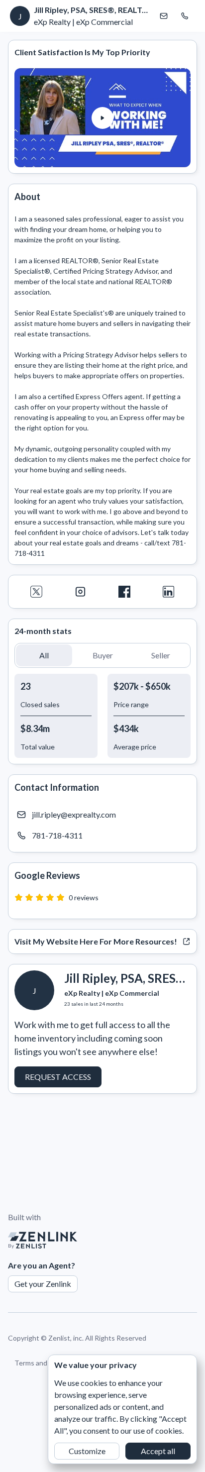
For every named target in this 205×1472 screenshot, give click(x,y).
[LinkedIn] (169, 591)
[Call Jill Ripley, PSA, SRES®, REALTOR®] (184, 15)
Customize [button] (87, 1451)
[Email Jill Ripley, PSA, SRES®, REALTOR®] (163, 15)
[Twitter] (36, 591)
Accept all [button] (158, 1451)
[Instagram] (81, 591)
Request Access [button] (58, 1076)
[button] (102, 118)
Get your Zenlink (42, 1283)
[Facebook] (124, 591)
